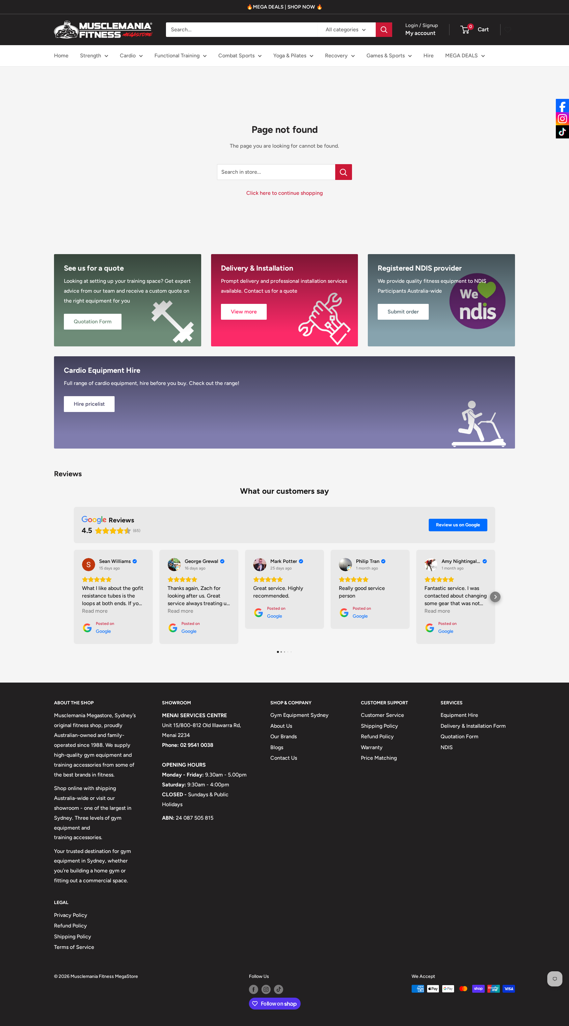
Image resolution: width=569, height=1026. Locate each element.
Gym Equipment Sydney (299, 715)
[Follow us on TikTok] (278, 989)
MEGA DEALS (461, 55)
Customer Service (382, 715)
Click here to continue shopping (284, 193)
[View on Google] (88, 564)
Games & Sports (385, 55)
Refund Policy (377, 736)
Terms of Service (74, 947)
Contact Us (283, 758)
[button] (73, 597)
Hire (428, 55)
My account (420, 33)
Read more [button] (95, 611)
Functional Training (177, 55)
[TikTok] (562, 131)
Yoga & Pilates (289, 55)
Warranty (372, 747)
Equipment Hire (459, 715)
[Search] (384, 29)
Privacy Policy (70, 915)
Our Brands (283, 736)
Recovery (336, 55)
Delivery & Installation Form (473, 726)
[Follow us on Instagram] (266, 989)
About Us (281, 726)
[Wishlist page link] (507, 29)
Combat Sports (236, 55)
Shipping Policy (379, 726)
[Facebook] (562, 105)
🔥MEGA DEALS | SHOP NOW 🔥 (285, 7)
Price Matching (379, 758)
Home (61, 55)
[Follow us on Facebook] (253, 989)
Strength (90, 55)
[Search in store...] (343, 172)
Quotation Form (459, 736)
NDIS (447, 747)
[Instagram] (562, 118)
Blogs (276, 747)
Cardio (128, 55)
